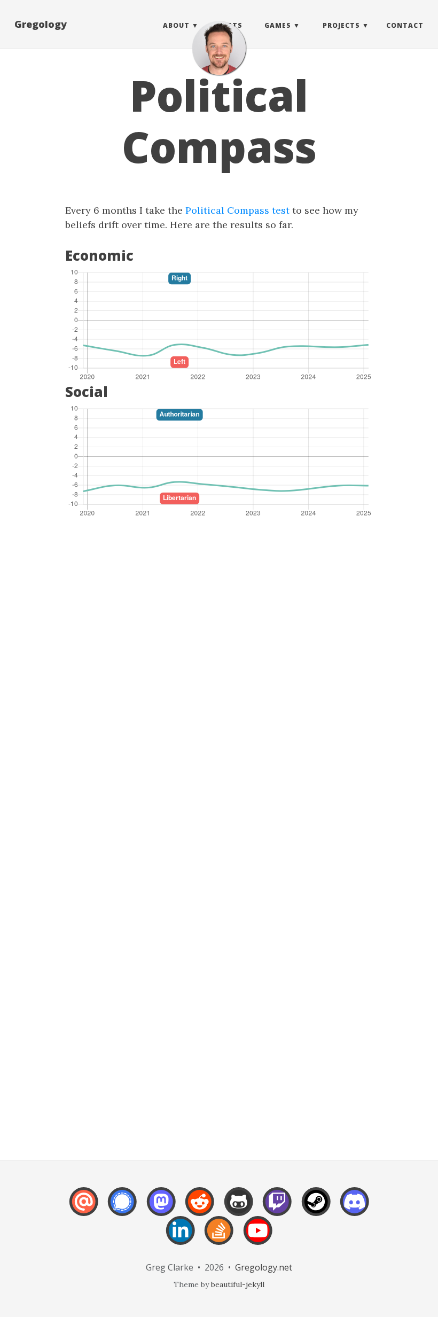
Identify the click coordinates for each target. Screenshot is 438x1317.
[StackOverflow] (219, 1238)
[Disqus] (219, 689)
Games (277, 25)
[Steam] (316, 1209)
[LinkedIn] (180, 1238)
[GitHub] (239, 1209)
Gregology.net (263, 1267)
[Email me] (84, 1209)
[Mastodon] (161, 1209)
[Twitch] (277, 1209)
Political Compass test (237, 210)
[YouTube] (258, 1238)
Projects (341, 25)
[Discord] (355, 1209)
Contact (405, 25)
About (176, 25)
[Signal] (122, 1209)
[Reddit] (200, 1209)
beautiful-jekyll (237, 1284)
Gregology (40, 24)
